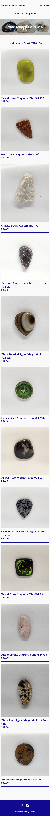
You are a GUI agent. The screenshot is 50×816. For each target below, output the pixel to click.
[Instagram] (27, 805)
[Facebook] (22, 805)
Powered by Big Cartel (25, 812)
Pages (30, 13)
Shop (17, 13)
